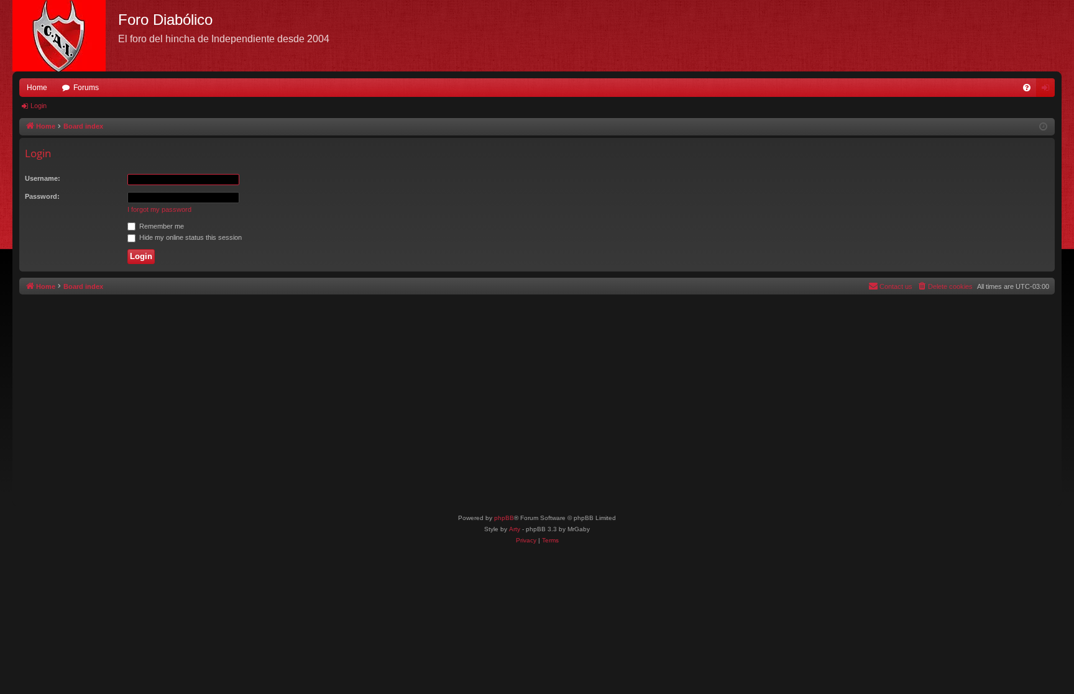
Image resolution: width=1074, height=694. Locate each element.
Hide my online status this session (189, 237)
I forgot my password (159, 209)
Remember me (160, 226)
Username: (42, 178)
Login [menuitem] (1048, 90)
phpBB (504, 517)
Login (38, 105)
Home (37, 87)
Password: (42, 196)
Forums (86, 87)
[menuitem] (1026, 87)
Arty (514, 529)
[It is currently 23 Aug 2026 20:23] (1043, 127)
